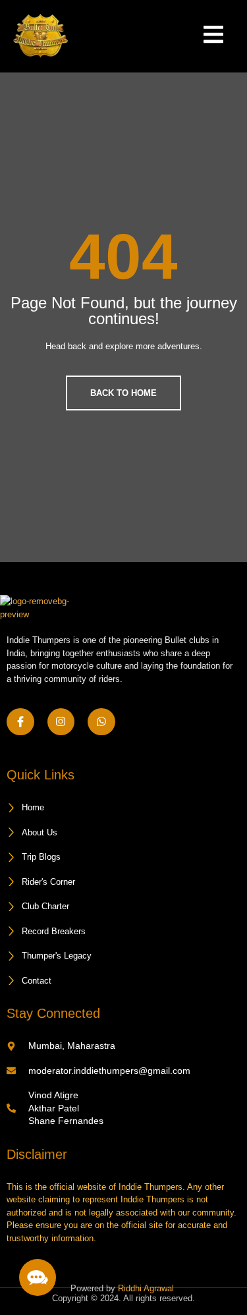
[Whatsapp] (101, 722)
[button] (37, 1277)
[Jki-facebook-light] (20, 722)
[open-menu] (203, 36)
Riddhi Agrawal (147, 1288)
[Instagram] (61, 722)
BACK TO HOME (123, 393)
